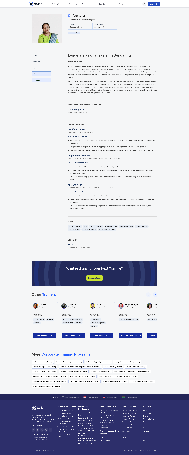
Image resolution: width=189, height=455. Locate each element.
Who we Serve (148, 413)
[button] (58, 4)
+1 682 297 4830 (92, 397)
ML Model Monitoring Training (42, 362)
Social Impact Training (129, 425)
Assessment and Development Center (107, 426)
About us (146, 410)
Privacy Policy (138, 450)
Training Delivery (149, 419)
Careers (146, 425)
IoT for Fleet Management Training (142, 381)
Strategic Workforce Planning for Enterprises (86, 424)
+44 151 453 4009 (112, 397)
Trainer (145, 435)
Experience (36, 68)
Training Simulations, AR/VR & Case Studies (66, 430)
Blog (123, 435)
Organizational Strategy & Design (87, 414)
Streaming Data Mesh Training (135, 367)
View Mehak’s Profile (44, 335)
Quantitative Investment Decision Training (46, 386)
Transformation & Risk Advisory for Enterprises (86, 429)
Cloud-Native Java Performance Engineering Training (131, 371)
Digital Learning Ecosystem (66, 426)
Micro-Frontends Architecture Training (82, 376)
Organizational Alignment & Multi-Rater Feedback (109, 421)
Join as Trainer (148, 438)
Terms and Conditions (151, 450)
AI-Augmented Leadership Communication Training (49, 381)
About (35, 56)
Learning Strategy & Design (66, 410)
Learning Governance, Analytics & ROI (64, 422)
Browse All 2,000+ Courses (131, 428)
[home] (36, 4)
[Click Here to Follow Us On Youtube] (50, 430)
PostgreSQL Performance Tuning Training (73, 371)
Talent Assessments (108, 406)
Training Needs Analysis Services (109, 432)
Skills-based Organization (105, 439)
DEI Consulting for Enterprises (84, 434)
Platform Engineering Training (100, 371)
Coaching (102, 4)
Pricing (145, 416)
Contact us (147, 428)
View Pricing (154, 4)
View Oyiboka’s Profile (73, 335)
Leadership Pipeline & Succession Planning (85, 419)
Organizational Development (84, 407)
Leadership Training (128, 416)
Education (36, 80)
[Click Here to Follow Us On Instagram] (46, 430)
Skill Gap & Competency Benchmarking (108, 416)
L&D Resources (127, 438)
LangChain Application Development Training (84, 381)
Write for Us (147, 441)
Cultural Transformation (86, 443)
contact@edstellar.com (72, 397)
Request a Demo (94, 278)
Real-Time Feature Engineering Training (69, 362)
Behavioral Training (128, 419)
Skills (34, 74)
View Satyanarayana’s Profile (130, 335)
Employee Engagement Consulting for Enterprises (87, 439)
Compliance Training (128, 422)
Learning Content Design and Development (65, 417)
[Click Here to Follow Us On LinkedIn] (33, 430)
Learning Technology (64, 413)
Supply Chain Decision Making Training (127, 362)
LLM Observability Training (113, 367)
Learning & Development (66, 406)
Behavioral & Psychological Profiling (109, 411)
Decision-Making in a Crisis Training (44, 367)
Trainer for (36, 62)
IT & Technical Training (129, 410)
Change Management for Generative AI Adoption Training (118, 376)
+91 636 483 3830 (132, 397)
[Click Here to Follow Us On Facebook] (37, 430)
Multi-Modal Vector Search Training (44, 371)
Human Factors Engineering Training (115, 381)
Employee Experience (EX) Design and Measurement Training (80, 367)
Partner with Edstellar (150, 422)
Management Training (129, 413)
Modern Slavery (127, 450)
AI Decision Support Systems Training (98, 362)
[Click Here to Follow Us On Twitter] (42, 430)
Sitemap (124, 441)
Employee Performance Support (65, 435)
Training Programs (58, 4)
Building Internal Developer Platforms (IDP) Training (49, 376)
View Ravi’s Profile (101, 335)
